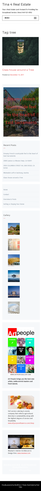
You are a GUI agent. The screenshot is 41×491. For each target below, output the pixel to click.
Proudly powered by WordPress (11, 485)
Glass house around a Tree (18, 69)
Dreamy (15, 99)
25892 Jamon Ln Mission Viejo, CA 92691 (17, 161)
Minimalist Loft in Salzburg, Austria (16, 173)
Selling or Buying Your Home (13, 204)
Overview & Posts (9, 199)
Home (5, 190)
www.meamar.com (23, 453)
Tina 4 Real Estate (16, 4)
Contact (6, 194)
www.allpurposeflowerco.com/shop (21, 423)
